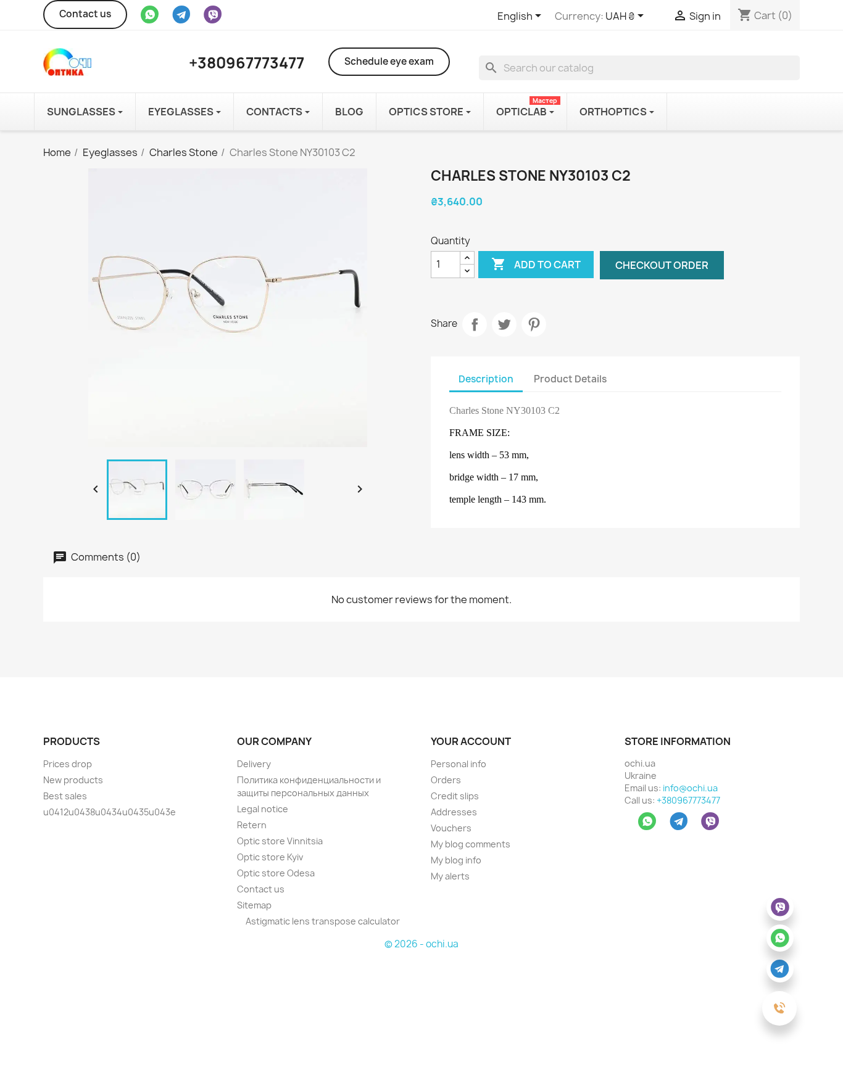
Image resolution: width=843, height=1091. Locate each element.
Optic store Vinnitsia (280, 841)
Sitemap (254, 905)
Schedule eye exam (389, 61)
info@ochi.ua (690, 788)
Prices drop (67, 764)
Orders (446, 780)
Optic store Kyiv (270, 857)
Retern (252, 825)
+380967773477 (688, 800)
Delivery (254, 764)
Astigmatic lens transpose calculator (322, 921)
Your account (471, 741)
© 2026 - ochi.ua (421, 943)
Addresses (454, 812)
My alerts (450, 876)
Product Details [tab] (570, 379)
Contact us (85, 13)
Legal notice (262, 809)
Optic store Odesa (276, 873)
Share (474, 324)
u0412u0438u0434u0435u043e (109, 812)
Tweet (504, 324)
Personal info (458, 764)
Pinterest (533, 324)
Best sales (65, 796)
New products (73, 780)
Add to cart (536, 264)
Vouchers (451, 828)
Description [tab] (486, 379)
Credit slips (455, 796)
